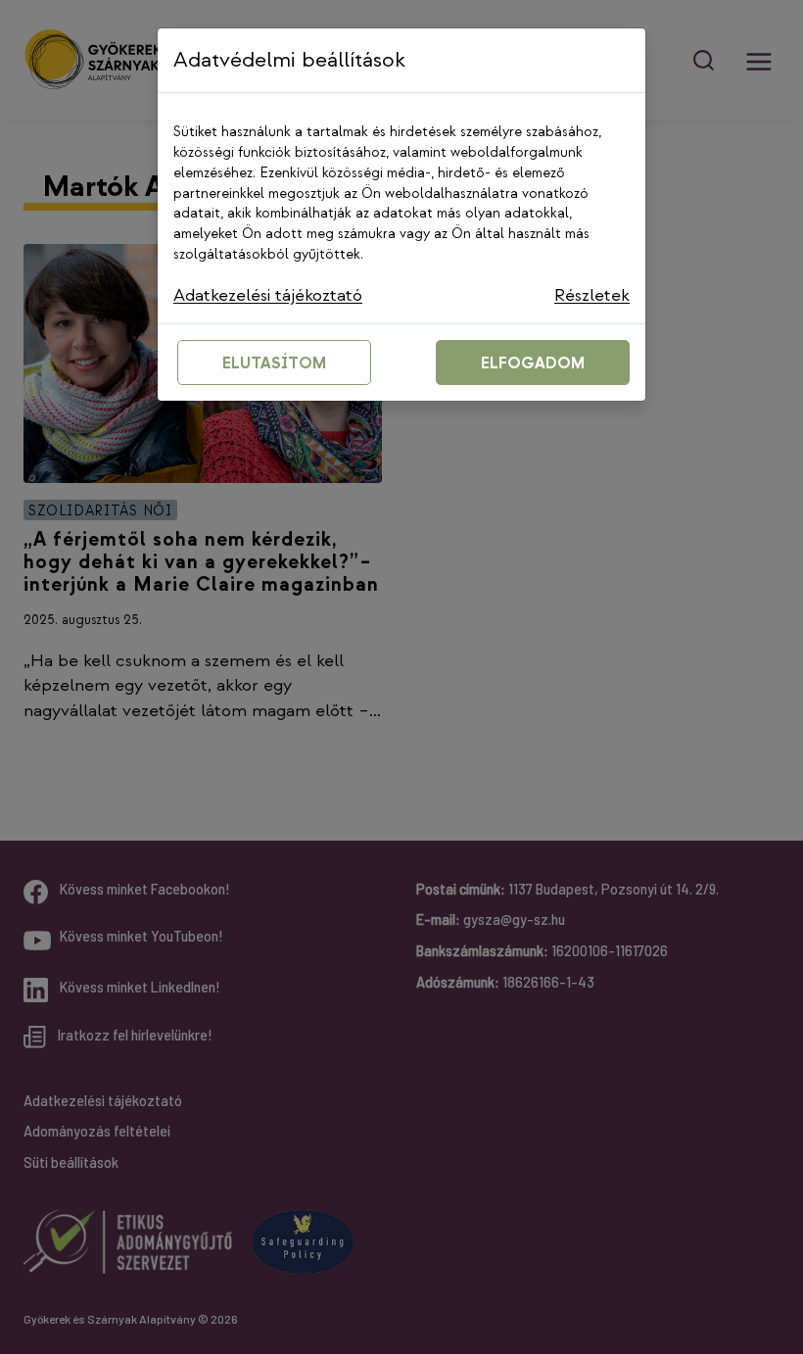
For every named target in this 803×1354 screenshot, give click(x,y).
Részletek (592, 295)
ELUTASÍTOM (274, 364)
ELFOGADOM (533, 364)
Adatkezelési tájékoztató (267, 295)
